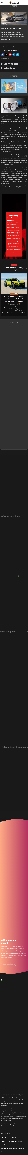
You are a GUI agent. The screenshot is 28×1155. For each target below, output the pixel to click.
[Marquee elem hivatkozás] (23, 516)
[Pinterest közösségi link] (10, 54)
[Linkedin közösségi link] (13, 54)
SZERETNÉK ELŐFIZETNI (9, 964)
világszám (12, 304)
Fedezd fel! (5, 40)
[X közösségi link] (6, 54)
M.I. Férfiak (14, 293)
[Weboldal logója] (14, 2)
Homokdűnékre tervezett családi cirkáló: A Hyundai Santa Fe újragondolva (14, 298)
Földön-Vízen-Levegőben (10, 50)
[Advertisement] (14, 386)
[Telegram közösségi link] (17, 54)
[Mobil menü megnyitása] (1, 2)
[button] (22, 268)
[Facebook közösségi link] (2, 54)
